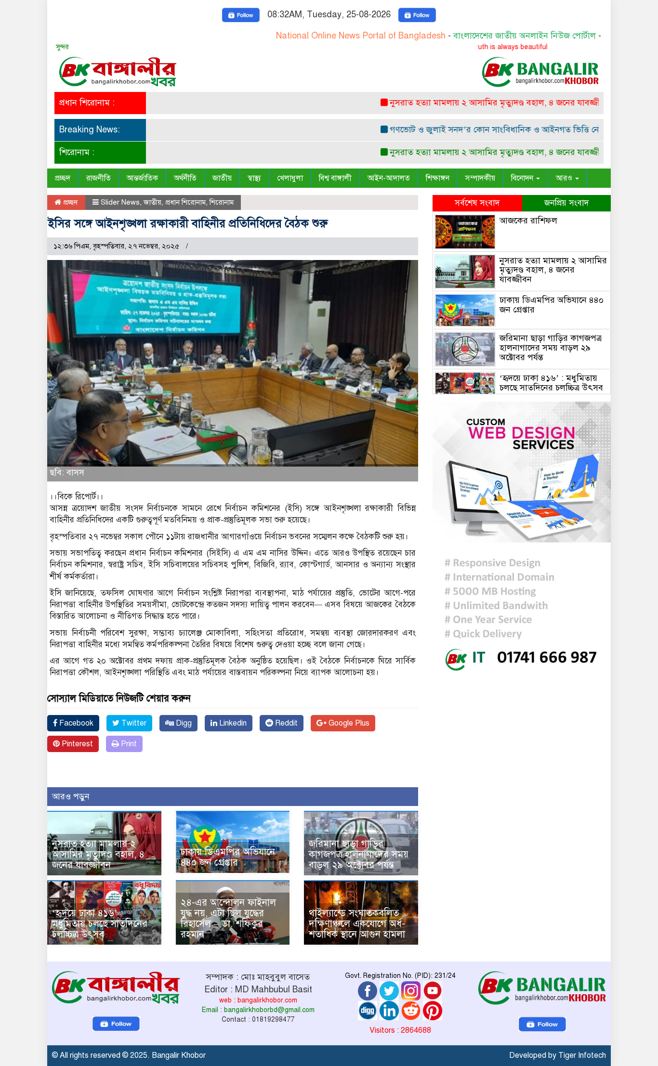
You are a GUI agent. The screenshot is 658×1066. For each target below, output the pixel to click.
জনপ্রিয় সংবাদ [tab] (566, 203)
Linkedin (232, 723)
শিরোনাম (222, 202)
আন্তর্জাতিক (142, 178)
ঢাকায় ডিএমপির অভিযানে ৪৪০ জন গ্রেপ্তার (228, 857)
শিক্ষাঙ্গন (437, 178)
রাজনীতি (98, 178)
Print (128, 744)
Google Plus (348, 723)
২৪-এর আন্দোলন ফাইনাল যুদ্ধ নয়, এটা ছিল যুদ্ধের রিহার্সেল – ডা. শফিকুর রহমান (228, 918)
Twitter (132, 723)
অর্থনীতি (185, 178)
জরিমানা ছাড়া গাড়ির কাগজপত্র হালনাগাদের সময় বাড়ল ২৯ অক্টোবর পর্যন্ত (358, 854)
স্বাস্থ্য (254, 178)
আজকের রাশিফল (528, 220)
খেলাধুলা (290, 178)
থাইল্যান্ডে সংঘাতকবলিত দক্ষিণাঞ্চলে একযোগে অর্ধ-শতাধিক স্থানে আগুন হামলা (357, 923)
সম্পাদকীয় (480, 178)
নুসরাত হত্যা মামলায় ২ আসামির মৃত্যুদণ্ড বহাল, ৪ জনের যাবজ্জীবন (475, 102)
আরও (565, 178)
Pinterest (76, 744)
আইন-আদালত (389, 178)
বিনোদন (523, 178)
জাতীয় (222, 178)
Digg (183, 723)
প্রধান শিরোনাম (185, 202)
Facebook (75, 723)
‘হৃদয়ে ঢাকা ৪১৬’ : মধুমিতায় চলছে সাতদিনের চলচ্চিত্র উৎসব (99, 923)
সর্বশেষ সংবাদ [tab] (477, 203)
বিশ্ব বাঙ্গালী (335, 178)
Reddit (285, 723)
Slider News (120, 202)
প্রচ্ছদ (62, 178)
